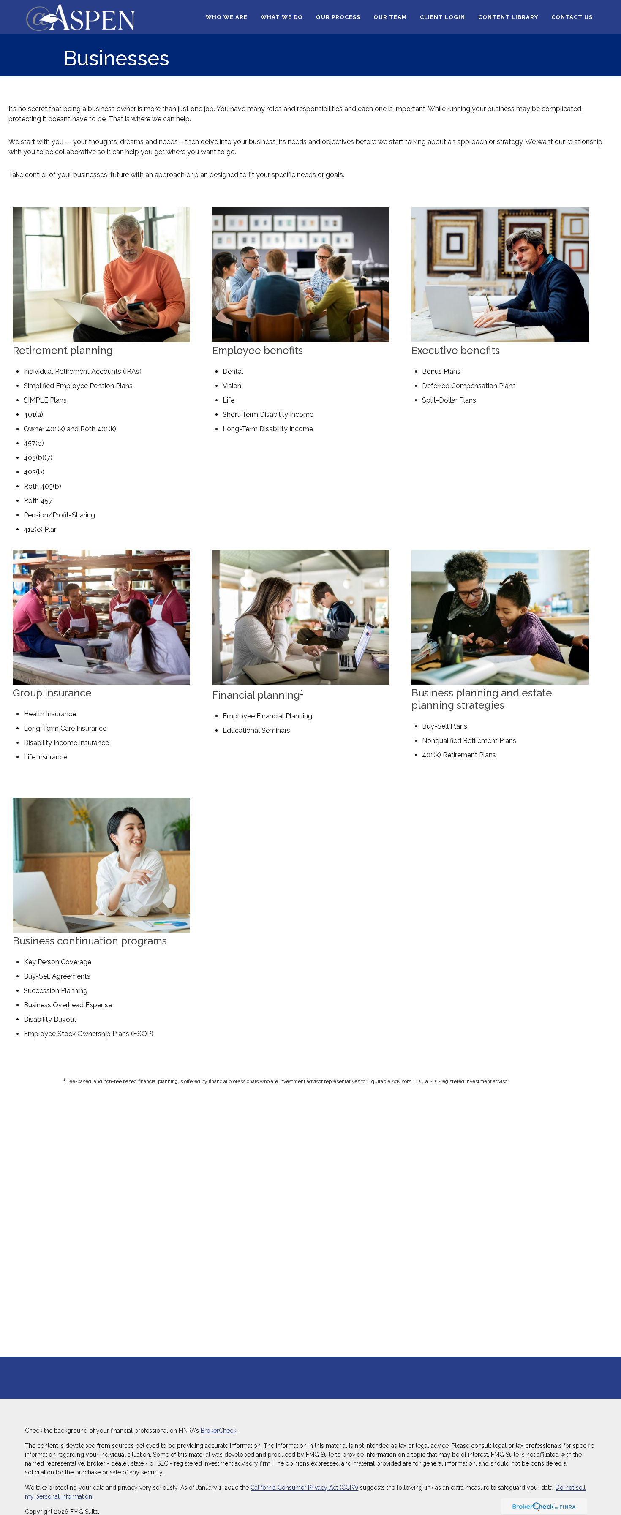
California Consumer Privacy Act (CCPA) (304, 1487)
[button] (226, 17)
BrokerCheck (218, 1430)
